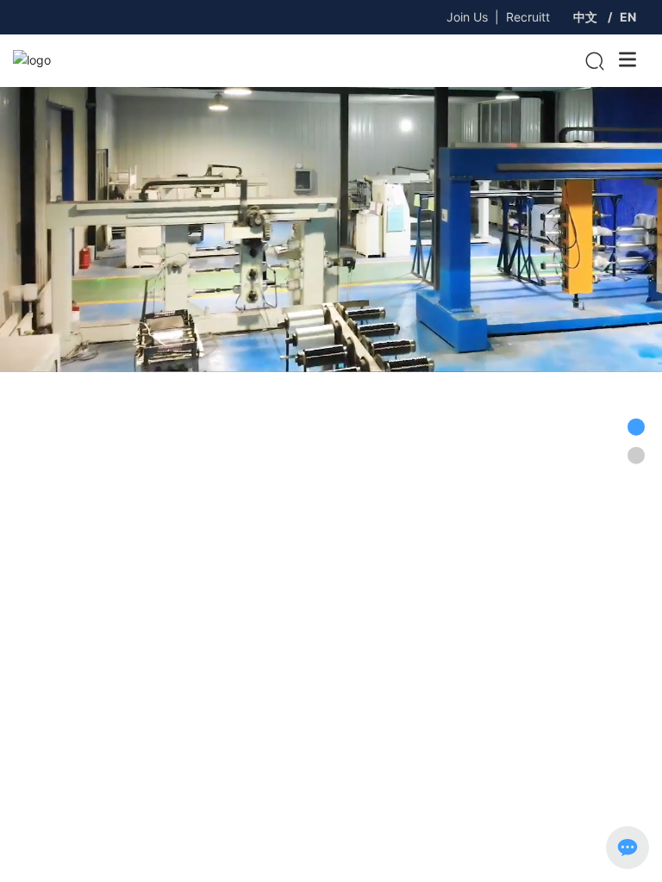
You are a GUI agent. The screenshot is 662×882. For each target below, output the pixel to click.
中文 (585, 16)
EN (628, 16)
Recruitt (528, 16)
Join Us (467, 16)
